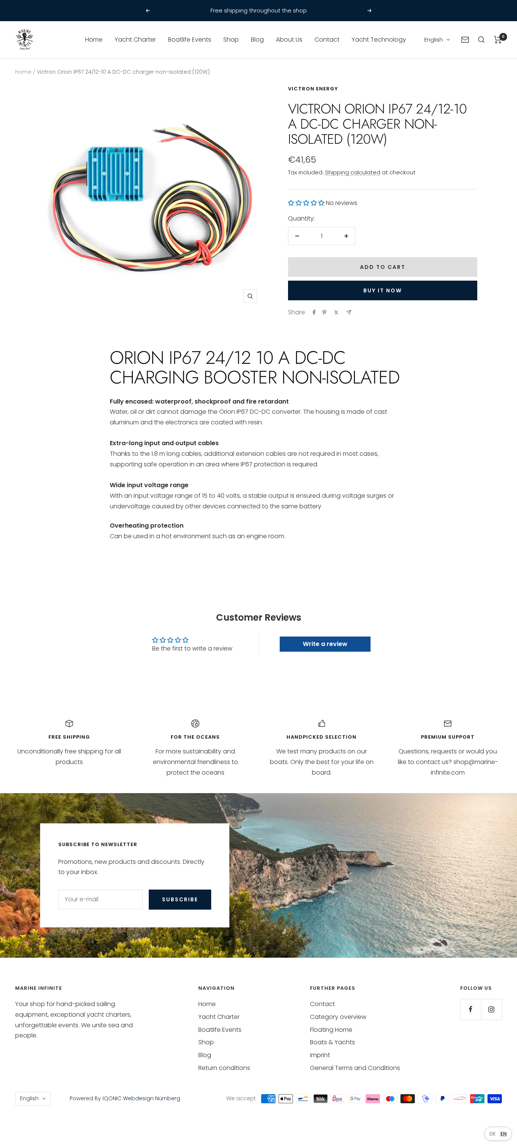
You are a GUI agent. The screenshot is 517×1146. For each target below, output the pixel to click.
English (433, 39)
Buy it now (382, 290)
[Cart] (498, 39)
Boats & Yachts (332, 1042)
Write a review (325, 644)
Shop (231, 39)
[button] (306, 203)
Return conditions (224, 1068)
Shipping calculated (352, 172)
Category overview (338, 1016)
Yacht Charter (135, 39)
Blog (257, 39)
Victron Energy (313, 88)
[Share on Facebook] (314, 312)
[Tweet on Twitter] (336, 312)
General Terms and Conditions (355, 1068)
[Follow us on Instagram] (491, 1009)
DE (492, 1133)
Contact (327, 39)
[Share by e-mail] (348, 312)
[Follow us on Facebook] (470, 1009)
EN (503, 1133)
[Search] (481, 39)
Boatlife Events (189, 39)
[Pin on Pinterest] (324, 312)
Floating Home (331, 1029)
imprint (320, 1055)
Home (94, 39)
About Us (289, 39)
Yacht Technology (379, 39)
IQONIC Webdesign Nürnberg (140, 1098)
